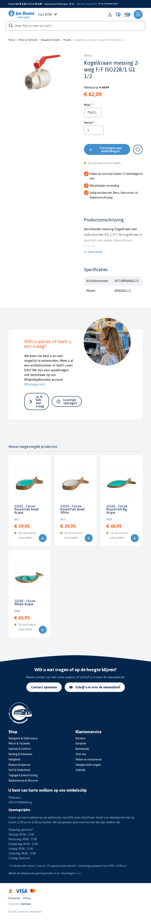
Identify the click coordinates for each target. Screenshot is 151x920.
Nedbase (26, 903)
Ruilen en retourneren (89, 759)
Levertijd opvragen (70, 401)
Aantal (88, 122)
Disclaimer (14, 898)
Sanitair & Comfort (19, 748)
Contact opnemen (44, 687)
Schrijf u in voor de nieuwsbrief (98, 687)
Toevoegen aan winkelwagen (110, 149)
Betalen (80, 738)
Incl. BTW (45, 14)
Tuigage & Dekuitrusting (23, 775)
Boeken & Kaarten (19, 764)
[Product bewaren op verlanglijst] (138, 149)
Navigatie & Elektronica (22, 738)
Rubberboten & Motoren (23, 780)
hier (78, 873)
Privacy (27, 898)
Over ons (81, 754)
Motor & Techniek (28, 40)
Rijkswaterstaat (110, 4)
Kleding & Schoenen (20, 754)
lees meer (95, 252)
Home (11, 40)
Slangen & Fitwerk (50, 40)
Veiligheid (14, 759)
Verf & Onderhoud (19, 770)
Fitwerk (67, 40)
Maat (87, 104)
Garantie (81, 743)
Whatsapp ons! (34, 384)
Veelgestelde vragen (88, 764)
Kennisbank (82, 748)
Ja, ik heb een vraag (40, 401)
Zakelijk (80, 770)
